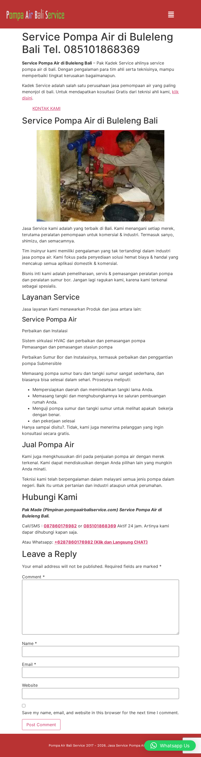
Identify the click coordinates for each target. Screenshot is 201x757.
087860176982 (60, 525)
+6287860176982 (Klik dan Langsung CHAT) (101, 542)
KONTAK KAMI (46, 108)
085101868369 (99, 525)
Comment (33, 577)
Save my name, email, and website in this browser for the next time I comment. (100, 713)
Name (29, 643)
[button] (171, 14)
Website (30, 685)
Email (29, 664)
